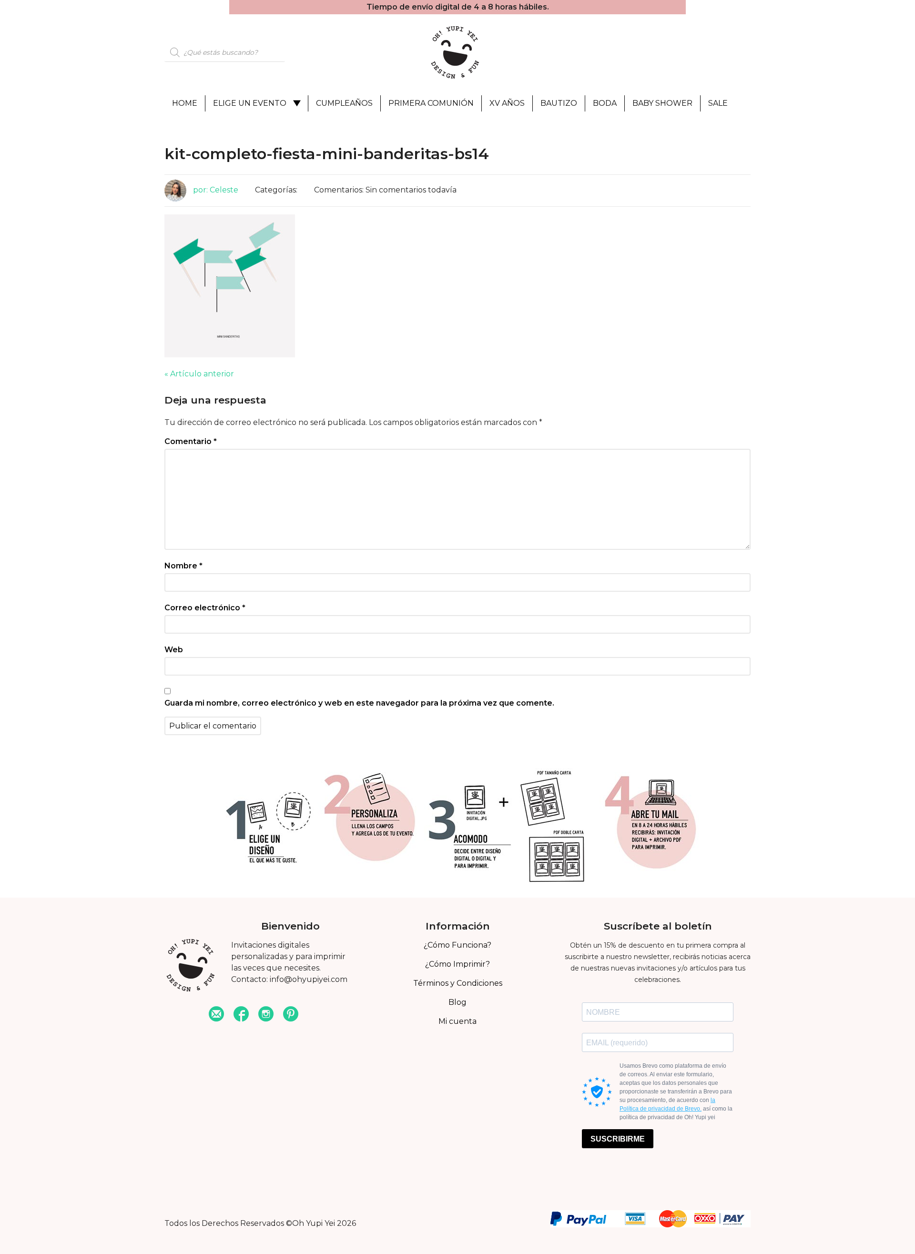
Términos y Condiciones (457, 983)
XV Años (507, 103)
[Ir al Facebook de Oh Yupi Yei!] (241, 1015)
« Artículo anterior (199, 373)
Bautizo (558, 103)
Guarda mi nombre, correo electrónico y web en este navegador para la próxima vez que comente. (359, 703)
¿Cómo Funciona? (457, 945)
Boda (605, 103)
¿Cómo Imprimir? (457, 964)
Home (184, 103)
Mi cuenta (457, 1021)
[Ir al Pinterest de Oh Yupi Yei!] (290, 1015)
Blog (457, 1002)
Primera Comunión (431, 103)
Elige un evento (249, 103)
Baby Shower (662, 103)
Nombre (183, 565)
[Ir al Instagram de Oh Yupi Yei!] (266, 1015)
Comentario (190, 441)
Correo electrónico (204, 607)
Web (173, 649)
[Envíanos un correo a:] (216, 1015)
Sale (718, 103)
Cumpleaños (344, 103)
